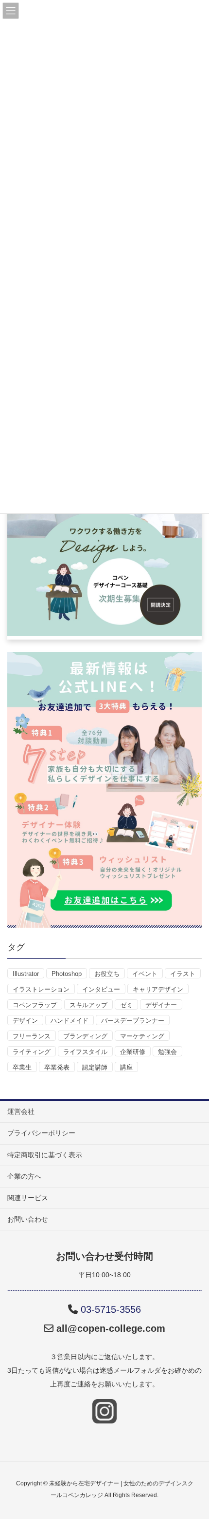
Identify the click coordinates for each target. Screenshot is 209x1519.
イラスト (182, 973)
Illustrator (26, 973)
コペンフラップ (35, 1005)
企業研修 (132, 1051)
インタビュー (101, 989)
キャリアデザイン (158, 989)
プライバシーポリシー (41, 1133)
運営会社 (21, 1111)
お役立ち (107, 973)
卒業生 (22, 1067)
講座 (126, 1067)
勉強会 (167, 1051)
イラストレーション (41, 989)
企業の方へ (24, 1176)
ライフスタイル (85, 1051)
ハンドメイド (69, 1020)
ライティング (32, 1051)
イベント (144, 973)
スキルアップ (88, 1005)
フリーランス (32, 1036)
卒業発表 (57, 1067)
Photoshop (67, 973)
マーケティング (142, 1036)
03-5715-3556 (111, 1309)
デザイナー (161, 1005)
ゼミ (126, 1005)
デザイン (25, 1020)
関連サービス (27, 1198)
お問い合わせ (27, 1219)
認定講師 (94, 1067)
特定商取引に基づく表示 (44, 1155)
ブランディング (85, 1036)
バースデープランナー (132, 1020)
